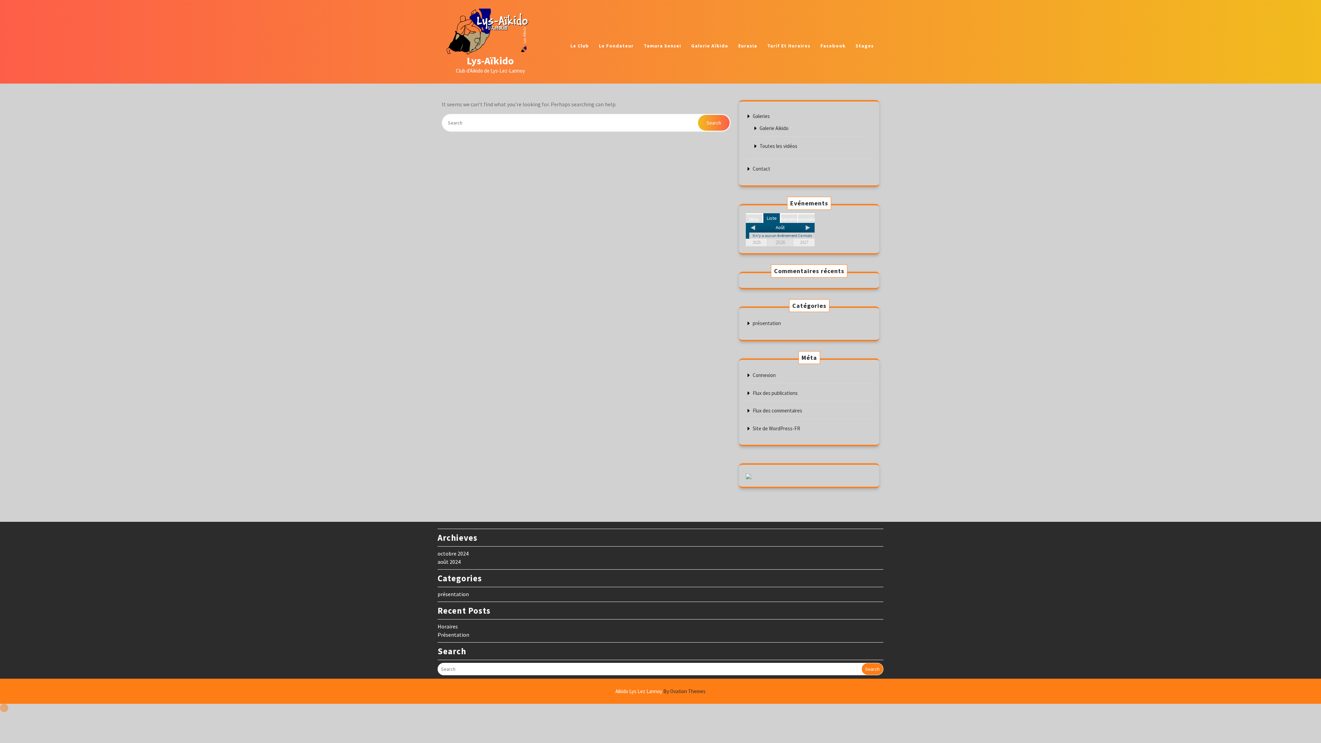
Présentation (453, 634)
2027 (804, 242)
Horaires (448, 626)
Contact (761, 168)
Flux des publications (775, 393)
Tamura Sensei (662, 46)
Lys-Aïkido (490, 60)
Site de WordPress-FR (776, 428)
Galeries (761, 116)
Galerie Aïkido (709, 46)
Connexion (764, 375)
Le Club (579, 46)
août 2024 (449, 561)
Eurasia (747, 46)
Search (714, 123)
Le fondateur (616, 46)
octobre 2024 (453, 553)
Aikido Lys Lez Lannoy (660, 691)
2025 (756, 242)
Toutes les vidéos (778, 146)
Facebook (833, 46)
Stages (865, 46)
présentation (767, 323)
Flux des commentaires (777, 410)
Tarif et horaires (788, 46)
